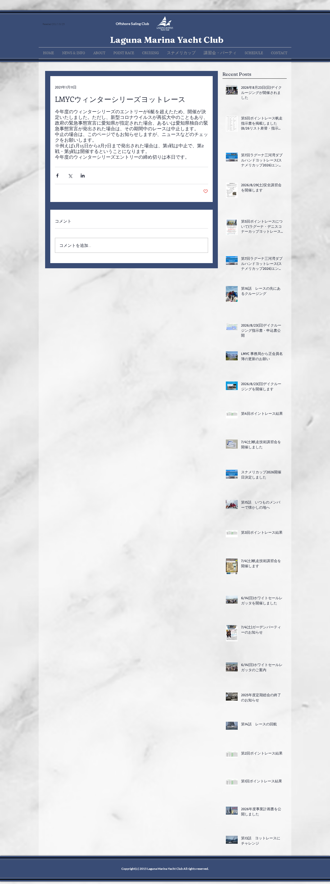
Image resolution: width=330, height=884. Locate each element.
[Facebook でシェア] (57, 175)
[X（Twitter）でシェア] (70, 175)
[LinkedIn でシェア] (82, 175)
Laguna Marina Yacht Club (167, 40)
